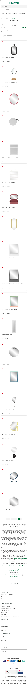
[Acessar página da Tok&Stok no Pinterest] (16, 586)
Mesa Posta (4, 643)
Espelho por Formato (9, 569)
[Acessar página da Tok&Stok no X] (19, 586)
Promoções (14, 13)
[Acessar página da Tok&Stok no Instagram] (12, 586)
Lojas (2, 628)
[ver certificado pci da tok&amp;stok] (20, 672)
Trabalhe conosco (4, 624)
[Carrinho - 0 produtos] (26, 3)
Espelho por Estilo (14, 567)
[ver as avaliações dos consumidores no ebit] (7, 672)
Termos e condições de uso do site (8, 608)
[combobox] (17, 32)
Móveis (2, 13)
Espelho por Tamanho (14, 570)
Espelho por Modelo (19, 569)
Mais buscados (4, 647)
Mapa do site (3, 614)
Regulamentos (4, 612)
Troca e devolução (5, 610)
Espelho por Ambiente (7, 565)
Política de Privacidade (5, 606)
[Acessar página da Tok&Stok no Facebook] (8, 586)
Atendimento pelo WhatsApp (7, 594)
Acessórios (8, 13)
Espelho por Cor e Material (19, 565)
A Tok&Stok (3, 622)
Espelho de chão (9, 574)
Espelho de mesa (18, 574)
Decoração (7, 18)
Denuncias (3, 598)
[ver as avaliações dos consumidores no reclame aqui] (14, 672)
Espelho (14, 18)
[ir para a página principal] (14, 3)
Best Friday (3, 630)
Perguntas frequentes (5, 596)
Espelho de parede (14, 576)
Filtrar (24, 27)
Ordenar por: (4, 31)
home (2, 18)
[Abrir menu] (4, 3)
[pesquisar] (25, 6)
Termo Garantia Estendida (6, 600)
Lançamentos (22, 13)
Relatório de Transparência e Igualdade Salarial (11, 616)
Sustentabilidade (4, 626)
